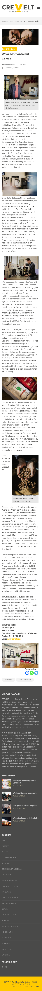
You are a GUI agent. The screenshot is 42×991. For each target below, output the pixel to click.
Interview (6, 943)
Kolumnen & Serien (10, 926)
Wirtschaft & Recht (10, 886)
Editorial (6, 955)
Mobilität (6, 920)
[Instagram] (6, 967)
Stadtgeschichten (9, 858)
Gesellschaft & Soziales (12, 869)
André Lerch (10, 65)
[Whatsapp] (32, 673)
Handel (16, 68)
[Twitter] (36, 673)
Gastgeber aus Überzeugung (25, 806)
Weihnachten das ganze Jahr (25, 793)
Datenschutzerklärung (32, 986)
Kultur (5, 852)
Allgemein (8, 68)
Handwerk (6, 892)
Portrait (5, 846)
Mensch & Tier (8, 932)
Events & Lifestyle (10, 915)
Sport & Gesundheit (10, 880)
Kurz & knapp (7, 938)
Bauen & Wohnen (9, 903)
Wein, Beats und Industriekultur (26, 818)
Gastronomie (7, 875)
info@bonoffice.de (14, 639)
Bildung (5, 909)
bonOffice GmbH (25, 679)
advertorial (8, 679)
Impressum (17, 986)
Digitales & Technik (10, 898)
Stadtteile (6, 863)
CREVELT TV (6, 949)
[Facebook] (27, 673)
